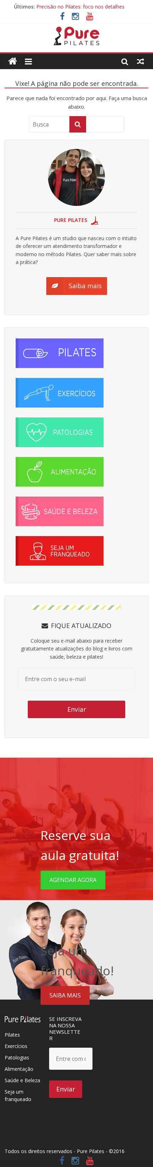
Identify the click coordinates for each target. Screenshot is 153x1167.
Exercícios (16, 1046)
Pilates (12, 1034)
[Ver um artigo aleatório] (140, 61)
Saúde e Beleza (22, 1080)
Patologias (17, 1057)
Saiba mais (65, 995)
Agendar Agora (72, 880)
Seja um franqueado (18, 1095)
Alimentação (19, 1068)
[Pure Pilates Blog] (76, 31)
